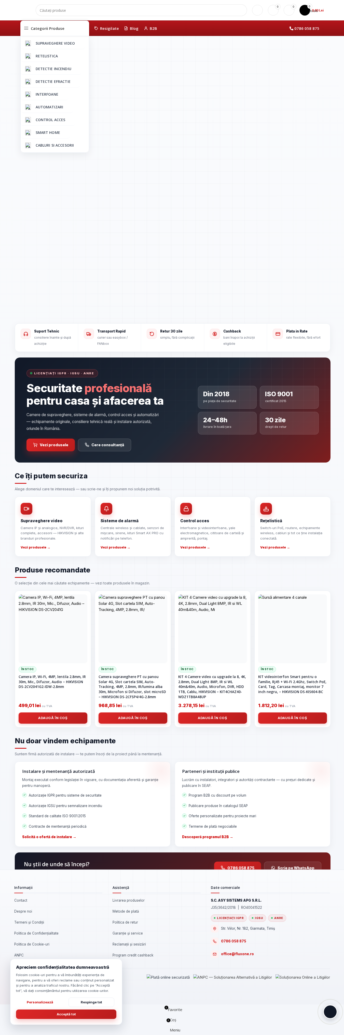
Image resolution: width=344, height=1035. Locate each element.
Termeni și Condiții (29, 922)
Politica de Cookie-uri (31, 944)
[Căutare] (241, 10)
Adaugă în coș (52, 718)
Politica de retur (125, 922)
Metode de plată (126, 911)
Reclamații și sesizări (129, 944)
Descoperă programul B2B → (207, 837)
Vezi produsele (54, 445)
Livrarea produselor (129, 900)
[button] (330, 1012)
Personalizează (40, 1002)
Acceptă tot (66, 1014)
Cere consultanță (107, 445)
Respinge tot (91, 1002)
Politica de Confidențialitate (36, 933)
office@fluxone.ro (237, 954)
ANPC (19, 955)
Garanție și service (128, 933)
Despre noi (23, 911)
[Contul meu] (257, 10)
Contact (20, 900)
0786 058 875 (306, 28)
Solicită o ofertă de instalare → (49, 837)
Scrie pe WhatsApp (296, 868)
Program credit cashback (133, 955)
